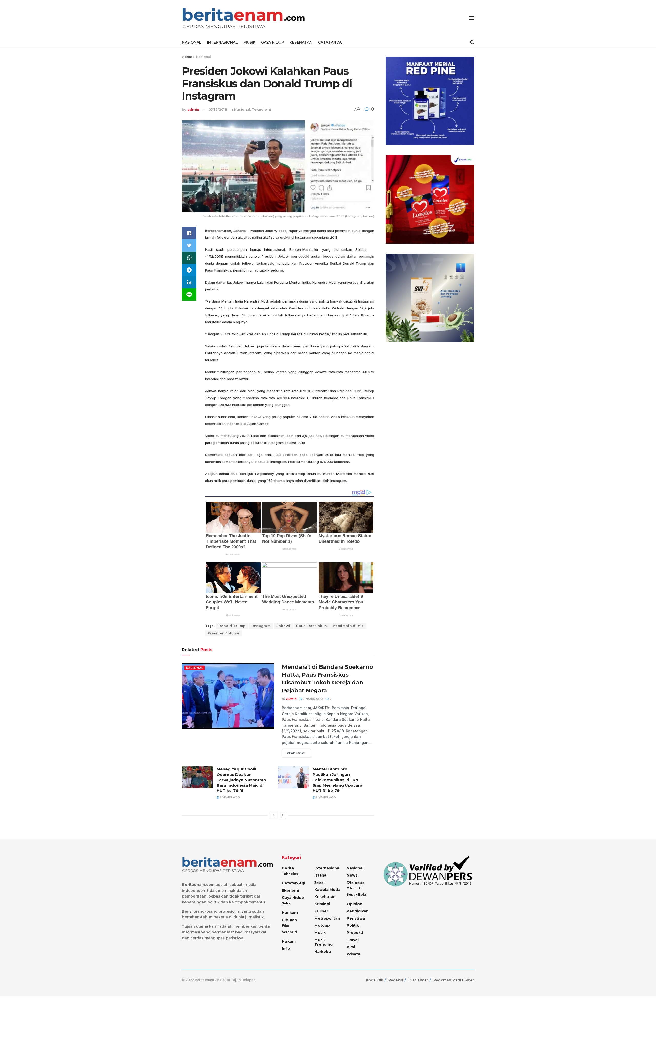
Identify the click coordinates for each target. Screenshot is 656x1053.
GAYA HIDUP (272, 42)
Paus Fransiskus (311, 626)
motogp (322, 925)
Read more (296, 753)
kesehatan (325, 896)
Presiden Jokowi (223, 633)
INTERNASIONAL (222, 42)
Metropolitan (327, 918)
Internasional (327, 868)
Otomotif (355, 888)
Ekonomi (290, 890)
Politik (353, 925)
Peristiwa (356, 918)
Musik (320, 932)
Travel (353, 939)
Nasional (203, 57)
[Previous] (273, 815)
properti (355, 932)
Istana (320, 875)
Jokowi (283, 626)
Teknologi (261, 109)
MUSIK (249, 42)
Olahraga (355, 882)
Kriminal (322, 904)
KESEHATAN (301, 42)
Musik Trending (323, 942)
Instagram (261, 626)
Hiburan (289, 920)
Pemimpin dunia (348, 626)
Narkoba (322, 951)
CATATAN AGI (331, 42)
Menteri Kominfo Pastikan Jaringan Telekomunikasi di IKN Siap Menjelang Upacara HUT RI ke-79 (337, 780)
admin (193, 109)
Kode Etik (374, 980)
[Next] (282, 815)
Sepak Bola (356, 894)
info (286, 948)
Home (187, 57)
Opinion (354, 904)
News (352, 875)
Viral (351, 947)
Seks (286, 903)
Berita (288, 868)
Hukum (289, 941)
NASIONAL (191, 42)
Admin (291, 699)
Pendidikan (358, 911)
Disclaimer (418, 980)
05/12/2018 (218, 109)
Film (285, 925)
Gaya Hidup (293, 897)
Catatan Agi (293, 883)
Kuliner (321, 911)
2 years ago (312, 699)
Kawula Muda (327, 889)
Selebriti (289, 932)
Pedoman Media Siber (454, 980)
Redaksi (395, 980)
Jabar (319, 882)
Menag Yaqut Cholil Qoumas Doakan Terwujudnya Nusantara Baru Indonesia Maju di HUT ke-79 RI (241, 780)
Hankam (290, 912)
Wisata (353, 954)
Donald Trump (232, 626)
